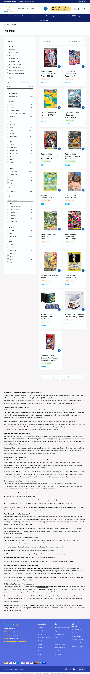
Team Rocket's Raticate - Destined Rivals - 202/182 (72, 156)
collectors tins (9, 427)
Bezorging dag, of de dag (19, 1)
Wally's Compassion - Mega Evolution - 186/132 (48, 236)
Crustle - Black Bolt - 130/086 (70, 196)
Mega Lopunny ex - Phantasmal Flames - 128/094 (72, 236)
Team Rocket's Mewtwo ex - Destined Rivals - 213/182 (49, 74)
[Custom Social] (74, 669)
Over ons (57, 641)
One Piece (41, 644)
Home (7, 24)
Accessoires (41, 627)
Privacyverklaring (59, 647)
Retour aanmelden (76, 643)
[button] (83, 8)
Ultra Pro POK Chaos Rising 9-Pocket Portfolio (71, 74)
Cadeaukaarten (58, 634)
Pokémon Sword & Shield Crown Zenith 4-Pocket (47, 316)
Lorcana (40, 634)
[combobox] (32, 8)
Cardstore (11, 669)
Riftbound (40, 651)
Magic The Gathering (44, 637)
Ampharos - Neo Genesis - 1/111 (71, 276)
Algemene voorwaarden (61, 627)
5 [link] (64, 377)
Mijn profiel (74, 633)
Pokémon (13, 24)
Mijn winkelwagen (76, 636)
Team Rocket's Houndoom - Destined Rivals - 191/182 (49, 156)
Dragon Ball (41, 631)
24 (81, 377)
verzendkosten (46, 673)
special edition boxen (24, 427)
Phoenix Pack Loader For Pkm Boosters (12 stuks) (74, 315)
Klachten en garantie (60, 644)
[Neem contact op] (79, 8)
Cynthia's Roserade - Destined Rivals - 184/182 (72, 115)
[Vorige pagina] (43, 377)
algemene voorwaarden (65, 673)
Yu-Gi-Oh (40, 654)
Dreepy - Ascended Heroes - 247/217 (48, 114)
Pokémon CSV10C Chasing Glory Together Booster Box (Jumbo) (50, 358)
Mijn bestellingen (76, 629)
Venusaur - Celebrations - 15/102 (49, 196)
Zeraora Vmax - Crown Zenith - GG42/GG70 (49, 276)
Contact (56, 637)
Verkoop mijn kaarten (77, 646)
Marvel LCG (41, 641)
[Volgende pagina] (62, 380)
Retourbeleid (58, 651)
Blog (55, 631)
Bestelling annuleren (77, 639)
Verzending (57, 654)
